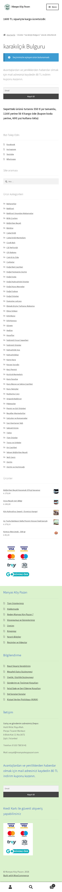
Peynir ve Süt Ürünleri (16, 408)
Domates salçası (14, 301)
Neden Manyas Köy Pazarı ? (20, 614)
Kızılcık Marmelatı (14, 374)
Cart (47, 884)
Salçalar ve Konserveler (16, 418)
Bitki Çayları (12, 218)
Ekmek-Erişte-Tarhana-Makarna (20, 306)
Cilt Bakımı (11, 252)
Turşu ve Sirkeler (13, 442)
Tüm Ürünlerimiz (15, 603)
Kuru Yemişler (12, 389)
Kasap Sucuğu (12, 364)
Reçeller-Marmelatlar (15, 413)
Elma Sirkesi (11, 311)
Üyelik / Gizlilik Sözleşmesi (20, 677)
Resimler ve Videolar (17, 642)
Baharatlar (11, 203)
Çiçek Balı (10, 242)
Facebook (10, 144)
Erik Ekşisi (10, 316)
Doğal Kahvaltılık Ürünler (17, 281)
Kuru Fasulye (12, 379)
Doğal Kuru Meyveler (15, 286)
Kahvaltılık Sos (13, 350)
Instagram (11, 149)
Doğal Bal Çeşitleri (14, 267)
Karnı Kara (11, 359)
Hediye (9, 330)
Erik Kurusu (11, 320)
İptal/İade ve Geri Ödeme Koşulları (24, 688)
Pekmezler (11, 403)
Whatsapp (11, 159)
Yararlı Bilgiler (14, 636)
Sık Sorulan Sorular (16, 693)
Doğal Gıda (11, 276)
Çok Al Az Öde (12, 257)
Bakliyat (10, 208)
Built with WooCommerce (16, 875)
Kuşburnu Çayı (12, 394)
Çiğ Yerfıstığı (12, 247)
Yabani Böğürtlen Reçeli (17, 452)
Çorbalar (10, 262)
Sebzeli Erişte (12, 428)
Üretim (10, 625)
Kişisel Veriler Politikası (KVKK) (22, 699)
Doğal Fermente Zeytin (16, 272)
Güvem (9, 325)
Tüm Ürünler (12, 437)
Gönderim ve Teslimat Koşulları (22, 682)
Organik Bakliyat (14, 398)
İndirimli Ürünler (13, 345)
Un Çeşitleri (11, 447)
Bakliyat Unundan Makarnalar (19, 213)
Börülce (9, 228)
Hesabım (10, 887)
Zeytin (9, 462)
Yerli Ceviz (10, 457)
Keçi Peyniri (11, 369)
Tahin (9, 432)
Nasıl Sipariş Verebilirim (19, 666)
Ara (31, 887)
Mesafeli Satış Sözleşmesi (19, 671)
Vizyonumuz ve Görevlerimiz (21, 620)
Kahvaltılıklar (12, 354)
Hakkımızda (13, 608)
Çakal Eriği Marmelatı (16, 237)
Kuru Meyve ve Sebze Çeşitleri (19, 384)
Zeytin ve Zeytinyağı (15, 467)
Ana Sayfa (11, 35)
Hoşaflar (10, 335)
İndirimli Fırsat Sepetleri (17, 340)
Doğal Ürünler (12, 296)
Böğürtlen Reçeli (13, 223)
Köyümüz (11, 631)
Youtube (10, 154)
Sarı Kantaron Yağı (14, 423)
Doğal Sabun (12, 291)
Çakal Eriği (11, 233)
